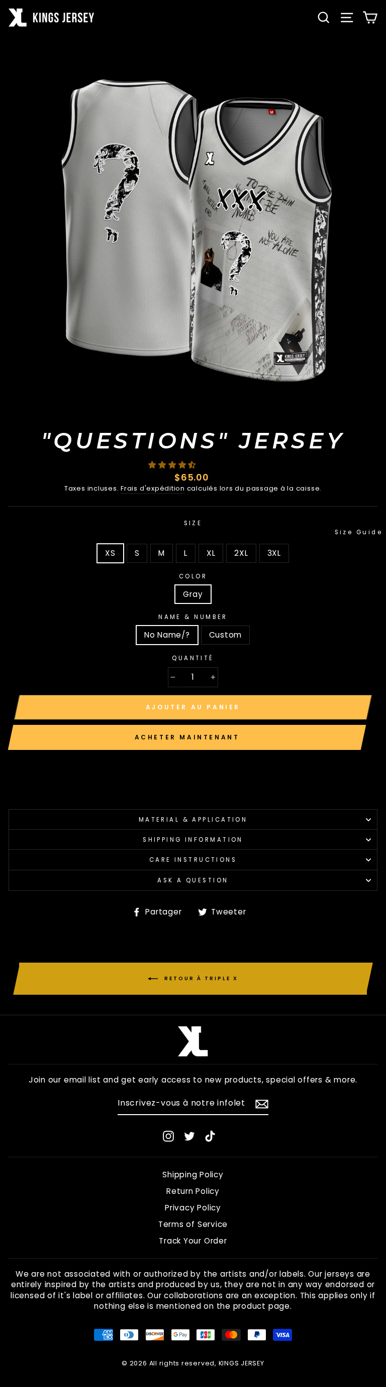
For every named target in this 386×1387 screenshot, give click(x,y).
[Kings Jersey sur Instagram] (168, 1136)
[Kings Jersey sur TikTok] (210, 1136)
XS (110, 553)
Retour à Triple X (200, 978)
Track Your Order (193, 1241)
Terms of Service (193, 1224)
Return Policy (193, 1191)
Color (193, 576)
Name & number (193, 617)
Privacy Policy (193, 1207)
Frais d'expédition (153, 488)
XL (211, 553)
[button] (173, 464)
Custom (225, 635)
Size (280, 527)
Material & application (193, 820)
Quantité (193, 658)
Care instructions (193, 860)
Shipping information (193, 840)
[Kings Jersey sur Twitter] (189, 1136)
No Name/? (167, 635)
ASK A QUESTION (192, 880)
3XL (274, 553)
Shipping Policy (192, 1174)
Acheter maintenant (187, 737)
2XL (241, 553)
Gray (193, 594)
